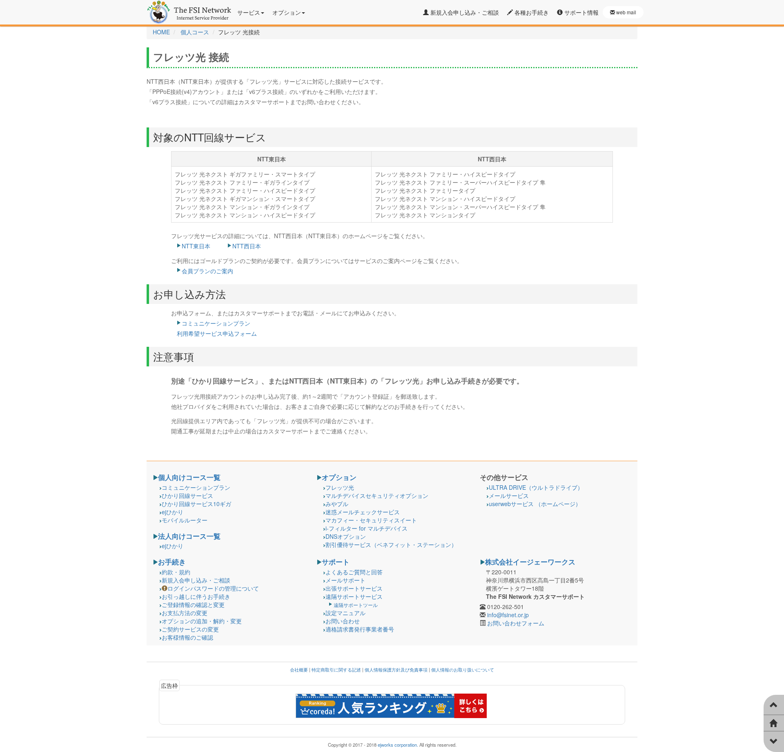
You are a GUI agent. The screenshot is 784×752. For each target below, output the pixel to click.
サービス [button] (248, 12)
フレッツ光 (339, 487)
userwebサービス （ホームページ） (535, 504)
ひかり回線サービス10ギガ (196, 504)
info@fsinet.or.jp (508, 615)
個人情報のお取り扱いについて (462, 669)
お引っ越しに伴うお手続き (196, 596)
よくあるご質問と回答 (354, 572)
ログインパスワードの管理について (213, 588)
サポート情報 (581, 12)
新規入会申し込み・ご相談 (464, 12)
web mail (625, 12)
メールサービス (509, 495)
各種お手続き (531, 12)
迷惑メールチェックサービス (362, 512)
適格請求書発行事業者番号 (359, 629)
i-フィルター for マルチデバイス (366, 528)
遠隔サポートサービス (354, 596)
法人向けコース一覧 (189, 536)
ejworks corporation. (398, 744)
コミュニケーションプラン (196, 487)
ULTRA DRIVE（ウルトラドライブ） (536, 487)
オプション (339, 477)
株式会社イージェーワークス (530, 562)
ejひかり (172, 512)
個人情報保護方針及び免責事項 (396, 669)
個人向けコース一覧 (189, 477)
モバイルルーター (184, 520)
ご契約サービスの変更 (190, 629)
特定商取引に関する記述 (336, 669)
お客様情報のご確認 (187, 637)
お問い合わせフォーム (515, 623)
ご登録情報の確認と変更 (193, 604)
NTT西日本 (246, 246)
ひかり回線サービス (187, 495)
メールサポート (345, 580)
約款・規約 (176, 572)
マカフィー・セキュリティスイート (371, 520)
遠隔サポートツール (356, 604)
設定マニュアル (345, 613)
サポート (336, 562)
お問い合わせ (342, 621)
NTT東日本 (196, 246)
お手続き (172, 562)
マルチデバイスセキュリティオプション (376, 495)
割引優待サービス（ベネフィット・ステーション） (391, 544)
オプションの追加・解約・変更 (202, 621)
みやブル (336, 504)
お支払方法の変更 (184, 613)
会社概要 (299, 669)
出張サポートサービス (354, 588)
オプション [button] (286, 12)
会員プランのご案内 (207, 271)
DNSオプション (345, 536)
